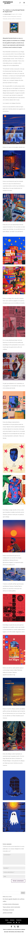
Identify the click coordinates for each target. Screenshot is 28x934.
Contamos (12, 920)
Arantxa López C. (8, 14)
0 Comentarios (18, 18)
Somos (6, 920)
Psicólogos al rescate (8, 910)
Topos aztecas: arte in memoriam (11, 907)
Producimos (18, 920)
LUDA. (22, 931)
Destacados (13, 16)
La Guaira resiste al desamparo (11, 904)
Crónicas (9, 16)
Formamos (9, 922)
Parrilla (13, 18)
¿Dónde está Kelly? (7, 912)
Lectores (9, 18)
